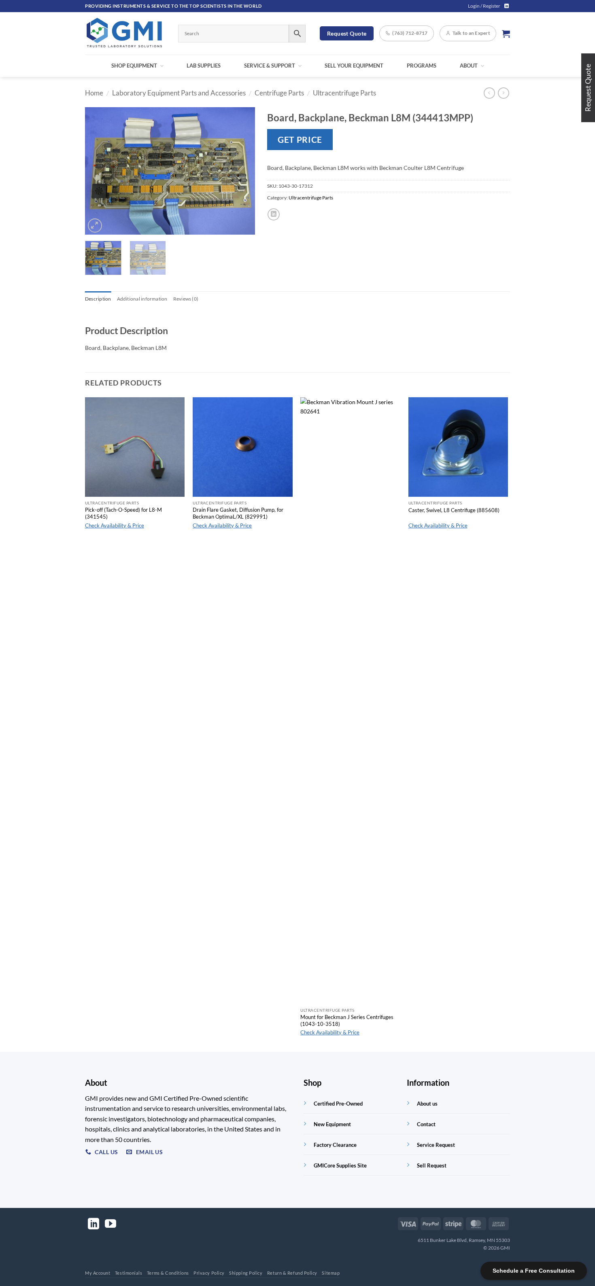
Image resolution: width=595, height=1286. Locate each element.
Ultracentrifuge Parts (344, 93)
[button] (484, 6)
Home (94, 93)
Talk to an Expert (471, 33)
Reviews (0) (186, 298)
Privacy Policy (209, 1272)
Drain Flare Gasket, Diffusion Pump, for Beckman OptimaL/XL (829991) (238, 513)
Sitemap (331, 1272)
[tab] (98, 299)
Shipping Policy (245, 1272)
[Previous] (98, 171)
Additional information (142, 298)
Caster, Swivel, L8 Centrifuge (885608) (453, 510)
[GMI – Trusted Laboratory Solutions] (125, 33)
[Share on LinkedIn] (274, 214)
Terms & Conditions (168, 1272)
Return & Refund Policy (292, 1272)
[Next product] (489, 93)
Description (98, 298)
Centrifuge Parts (279, 93)
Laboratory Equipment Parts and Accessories (179, 93)
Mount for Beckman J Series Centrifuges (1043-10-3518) (346, 1020)
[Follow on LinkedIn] (506, 6)
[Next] (241, 171)
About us (427, 1103)
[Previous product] (503, 93)
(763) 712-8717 (409, 33)
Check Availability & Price (114, 525)
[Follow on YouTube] (110, 1224)
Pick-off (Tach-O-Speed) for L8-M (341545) (123, 513)
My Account (97, 1272)
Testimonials (128, 1272)
